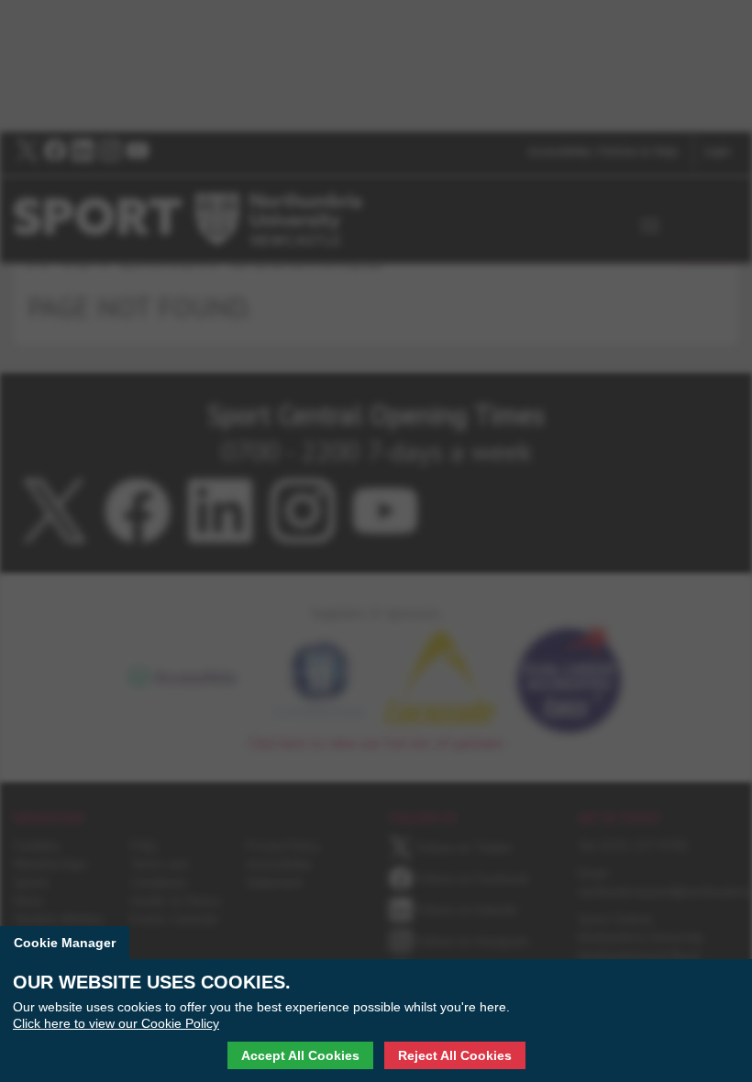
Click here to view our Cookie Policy (116, 1023)
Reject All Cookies (455, 1055)
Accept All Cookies (300, 1055)
